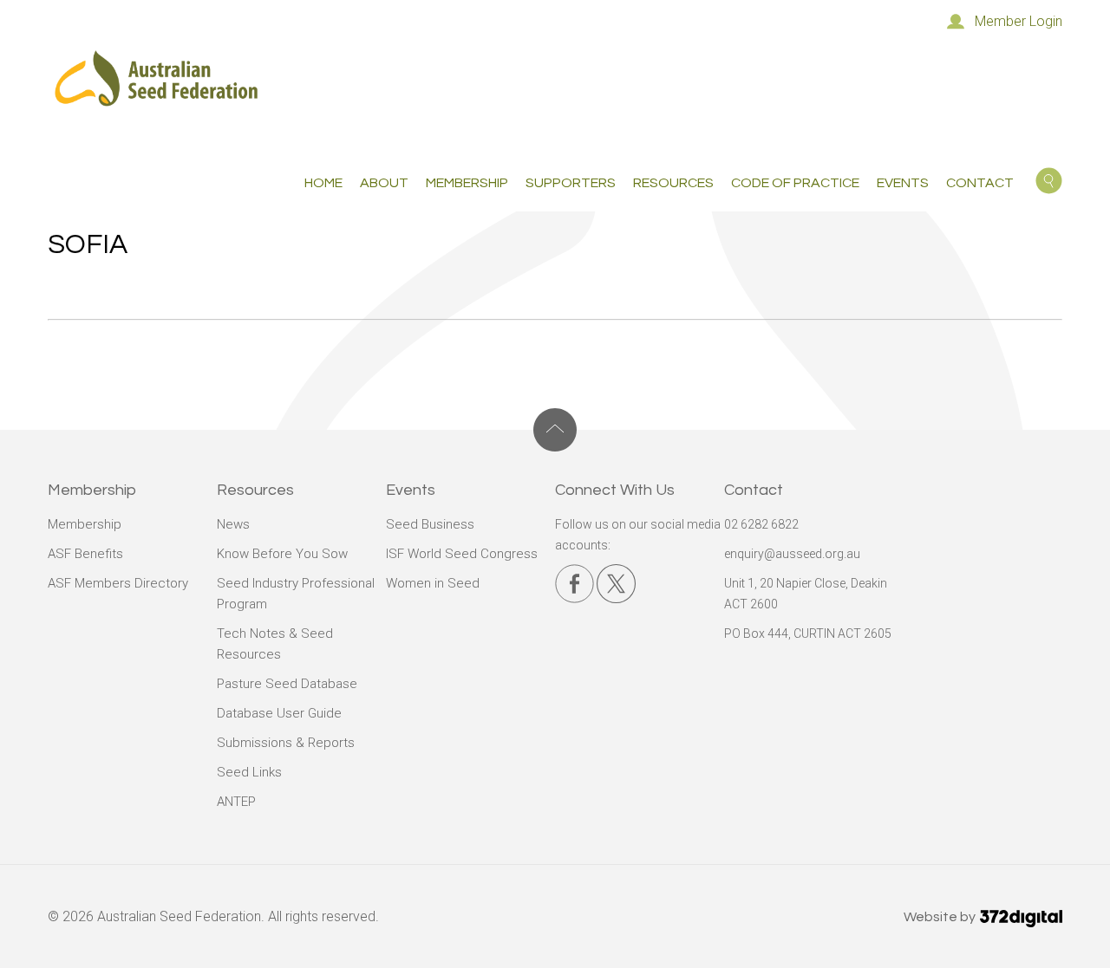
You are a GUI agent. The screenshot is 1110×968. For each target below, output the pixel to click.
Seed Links (249, 772)
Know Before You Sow (282, 554)
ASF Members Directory (118, 583)
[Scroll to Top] (555, 430)
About (384, 183)
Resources (673, 183)
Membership (84, 524)
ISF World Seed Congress (462, 554)
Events (903, 183)
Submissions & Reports (286, 742)
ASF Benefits (85, 554)
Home (323, 183)
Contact (980, 183)
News (233, 524)
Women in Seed (433, 583)
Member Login (1018, 21)
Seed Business (430, 524)
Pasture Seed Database (287, 684)
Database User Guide (279, 713)
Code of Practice (795, 183)
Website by (941, 917)
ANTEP (236, 801)
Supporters (571, 183)
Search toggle (1048, 180)
